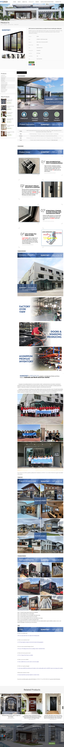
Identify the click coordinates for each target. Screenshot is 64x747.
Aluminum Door (3, 76)
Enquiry (31, 62)
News (19, 1)
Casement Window (4, 84)
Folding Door (35, 729)
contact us (58, 620)
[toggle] (63, 373)
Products (31, 1)
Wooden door (3, 91)
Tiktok (34, 64)
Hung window (3, 88)
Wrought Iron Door (4, 82)
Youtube (32, 64)
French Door (3, 81)
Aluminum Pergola (4, 89)
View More (9, 102)
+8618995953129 (8, 732)
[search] (12, 740)
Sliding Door (3, 79)
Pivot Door (3, 80)
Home (14, 1)
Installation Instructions (47, 1)
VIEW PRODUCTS (11, 718)
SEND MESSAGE (51, 472)
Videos (37, 1)
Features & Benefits (21, 72)
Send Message (52, 743)
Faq (17, 731)
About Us (24, 1)
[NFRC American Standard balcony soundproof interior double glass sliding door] (13, 40)
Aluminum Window (4, 83)
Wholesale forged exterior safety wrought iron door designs (11, 716)
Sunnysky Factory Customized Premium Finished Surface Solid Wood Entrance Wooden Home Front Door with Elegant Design (32, 716)
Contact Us (58, 1)
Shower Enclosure (4, 90)
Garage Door (3, 75)
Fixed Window (3, 87)
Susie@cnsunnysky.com (8, 730)
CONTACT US (44, 472)
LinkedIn (30, 64)
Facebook (29, 64)
